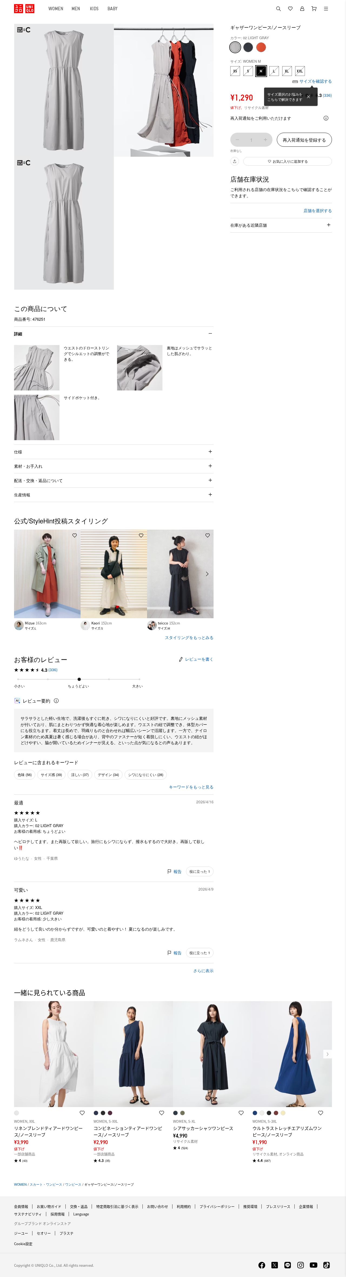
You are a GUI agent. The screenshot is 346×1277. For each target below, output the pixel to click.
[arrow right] (208, 574)
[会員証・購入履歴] (302, 9)
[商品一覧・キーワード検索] (326, 9)
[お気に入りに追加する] (75, 535)
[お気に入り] (290, 9)
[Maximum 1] (265, 140)
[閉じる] (308, 97)
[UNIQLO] (24, 9)
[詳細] (326, 118)
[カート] (314, 9)
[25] (261, 47)
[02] (235, 47)
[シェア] (234, 161)
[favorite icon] (82, 1113)
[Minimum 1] (237, 140)
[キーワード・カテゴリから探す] (278, 9)
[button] (36, 367)
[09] (248, 47)
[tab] (56, 9)
